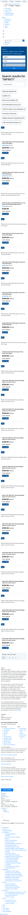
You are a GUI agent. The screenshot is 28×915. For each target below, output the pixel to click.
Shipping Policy (8, 738)
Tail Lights (8, 864)
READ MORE (17, 710)
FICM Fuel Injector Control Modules (14, 848)
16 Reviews (10, 145)
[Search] (23, 40)
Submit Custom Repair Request (9, 755)
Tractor (24, 1)
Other (6, 25)
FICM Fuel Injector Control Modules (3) (13, 109)
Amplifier (7, 835)
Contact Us (4, 808)
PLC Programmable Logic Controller (14, 893)
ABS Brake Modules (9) (9, 91)
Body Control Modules (11, 840)
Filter (14, 68)
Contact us (7, 11)
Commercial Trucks (7, 53)
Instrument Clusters (10, 853)
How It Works (8, 10)
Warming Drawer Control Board (13, 880)
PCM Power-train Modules (12, 858)
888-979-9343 (16, 4)
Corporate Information (9, 728)
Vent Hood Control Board (12, 879)
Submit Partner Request (7, 776)
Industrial (7, 24)
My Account (23, 735)
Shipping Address (9, 13)
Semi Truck (17, 1)
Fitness (6, 22)
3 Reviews (10, 175)
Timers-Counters (9, 897)
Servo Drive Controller (11, 895)
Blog (5, 735)
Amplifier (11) (6, 95)
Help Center (23, 728)
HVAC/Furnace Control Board (12, 872)
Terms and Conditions (9, 744)
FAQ (21, 731)
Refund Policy (7, 743)
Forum (21, 733)
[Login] (7, 42)
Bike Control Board (10, 884)
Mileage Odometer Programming (13, 856)
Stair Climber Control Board (12, 887)
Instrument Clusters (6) (9, 113)
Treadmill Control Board (11, 889)
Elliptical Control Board (11, 885)
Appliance (11, 51)
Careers (6, 733)
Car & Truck (4, 1)
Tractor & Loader (17, 53)
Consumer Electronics (11, 901)
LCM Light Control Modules (12, 855)
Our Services (7, 730)
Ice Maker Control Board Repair (13, 874)
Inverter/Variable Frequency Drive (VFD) (15, 892)
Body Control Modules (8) (10, 100)
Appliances (7, 21)
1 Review (10, 296)
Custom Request (9, 15)
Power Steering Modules (11, 859)
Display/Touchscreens (11, 845)
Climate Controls (9, 842)
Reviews (6, 731)
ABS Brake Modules (10, 834)
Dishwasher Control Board (12, 871)
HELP (6, 27)
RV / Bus (11, 1)
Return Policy (7, 741)
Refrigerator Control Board (12, 877)
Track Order (8, 8)
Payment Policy (8, 739)
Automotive (8, 19)
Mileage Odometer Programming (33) (13, 118)
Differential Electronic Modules (13, 843)
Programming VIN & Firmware (13, 863)
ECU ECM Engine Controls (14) (11, 104)
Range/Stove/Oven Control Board (14, 876)
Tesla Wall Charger (10, 868)
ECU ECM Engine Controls (12, 846)
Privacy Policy (7, 736)
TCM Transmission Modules (12, 866)
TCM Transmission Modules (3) (11, 122)
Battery (7, 838)
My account (6, 827)
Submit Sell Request (6, 764)
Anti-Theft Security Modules (12, 837)
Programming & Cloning (11, 861)
